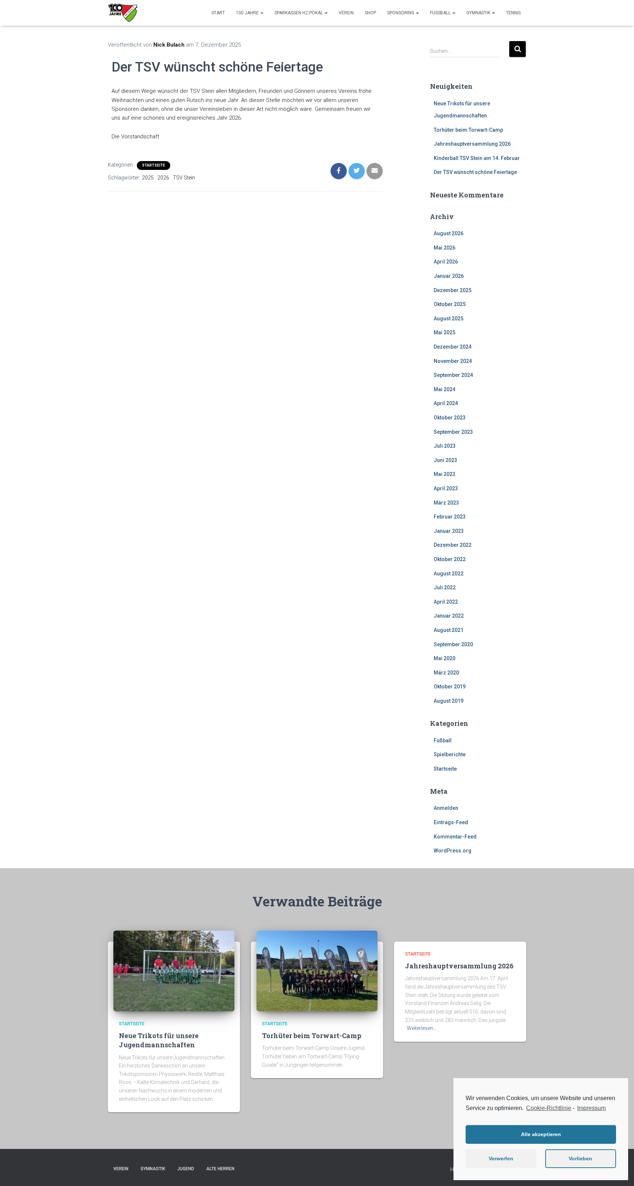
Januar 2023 (449, 531)
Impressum (591, 1108)
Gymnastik (478, 12)
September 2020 (453, 644)
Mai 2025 (444, 332)
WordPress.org (452, 851)
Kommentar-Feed (455, 837)
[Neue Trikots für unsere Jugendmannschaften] (173, 970)
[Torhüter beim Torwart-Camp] (317, 970)
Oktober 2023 (450, 418)
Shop (370, 12)
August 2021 (448, 630)
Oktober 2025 (450, 304)
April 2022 (446, 602)
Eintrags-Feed (451, 822)
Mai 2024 (444, 389)
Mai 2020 (444, 658)
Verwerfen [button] (501, 1158)
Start (218, 12)
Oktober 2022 (450, 559)
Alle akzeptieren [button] (541, 1134)
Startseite (153, 165)
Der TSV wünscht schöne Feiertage (475, 172)
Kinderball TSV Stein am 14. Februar (477, 158)
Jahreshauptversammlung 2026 (472, 144)
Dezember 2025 (452, 290)
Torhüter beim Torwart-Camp (468, 130)
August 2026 (448, 233)
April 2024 (446, 403)
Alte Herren (220, 1168)
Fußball (441, 12)
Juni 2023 (445, 460)
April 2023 (446, 488)
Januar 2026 (449, 276)
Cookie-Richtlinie (548, 1108)
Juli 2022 (445, 587)
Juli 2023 (445, 446)
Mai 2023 (444, 474)
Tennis (513, 12)
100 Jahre (248, 12)
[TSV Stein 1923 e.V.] (122, 13)
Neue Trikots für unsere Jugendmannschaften (158, 1040)
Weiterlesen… (422, 1028)
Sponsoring (401, 12)
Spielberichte (450, 754)
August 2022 (448, 573)
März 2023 (446, 503)
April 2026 (446, 262)
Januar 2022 (449, 616)
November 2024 (453, 361)
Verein (346, 12)
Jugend (185, 1168)
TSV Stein (184, 178)
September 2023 (453, 432)
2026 (163, 178)
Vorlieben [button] (580, 1158)
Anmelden (446, 808)
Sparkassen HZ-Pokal (299, 12)
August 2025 (448, 318)
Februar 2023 (450, 517)
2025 (148, 178)
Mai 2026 (444, 248)
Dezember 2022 (452, 545)
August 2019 (448, 701)
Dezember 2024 (452, 347)
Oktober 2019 (450, 687)
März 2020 (446, 673)
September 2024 (453, 375)
